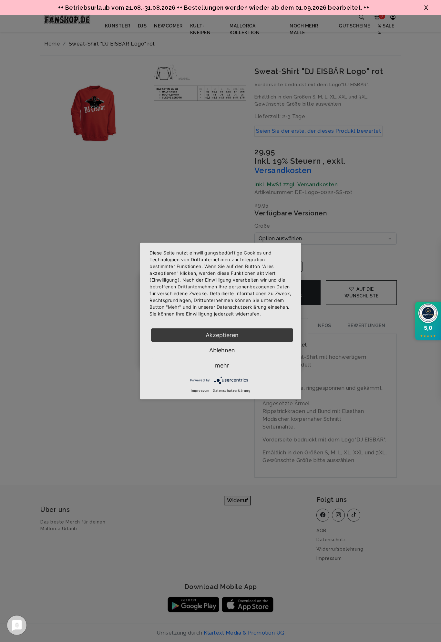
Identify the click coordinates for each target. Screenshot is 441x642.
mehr (222, 365)
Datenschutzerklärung (231, 390)
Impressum (200, 390)
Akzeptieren (222, 335)
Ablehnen (222, 350)
